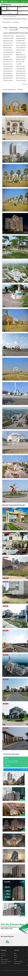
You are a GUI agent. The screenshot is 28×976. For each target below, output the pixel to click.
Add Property (17, 963)
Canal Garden (20, 71)
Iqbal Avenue (20, 66)
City (8, 7)
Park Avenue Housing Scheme (21, 45)
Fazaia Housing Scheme (8, 66)
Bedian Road (20, 36)
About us (3, 953)
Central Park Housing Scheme (8, 50)
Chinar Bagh (20, 40)
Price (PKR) (4, 11)
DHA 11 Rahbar (8, 52)
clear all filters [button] (16, 22)
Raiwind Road (8, 38)
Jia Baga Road (7, 59)
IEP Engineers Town (8, 68)
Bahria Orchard (8, 45)
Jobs (2, 957)
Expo (15, 959)
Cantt (18, 64)
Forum (15, 957)
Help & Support (4, 959)
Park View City (8, 43)
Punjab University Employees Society (21, 75)
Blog (15, 953)
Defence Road (8, 75)
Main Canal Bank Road (21, 47)
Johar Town (20, 61)
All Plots (5, 28)
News (15, 955)
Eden (18, 52)
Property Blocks (14, 1)
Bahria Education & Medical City (21, 73)
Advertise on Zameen (6, 961)
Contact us (3, 955)
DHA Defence (8, 36)
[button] (4, 9)
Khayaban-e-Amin (8, 64)
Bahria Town (8, 40)
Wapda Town (20, 59)
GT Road (6, 57)
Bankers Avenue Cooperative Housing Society (21, 54)
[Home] (2, 1)
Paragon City (20, 50)
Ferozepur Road (21, 57)
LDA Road (7, 47)
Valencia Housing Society (21, 38)
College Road (20, 68)
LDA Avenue (7, 54)
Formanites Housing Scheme (21, 80)
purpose (3, 7)
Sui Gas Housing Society (21, 43)
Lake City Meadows (8, 71)
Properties (6, 1)
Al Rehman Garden (8, 80)
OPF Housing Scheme (8, 73)
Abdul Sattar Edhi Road (8, 78)
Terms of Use (4, 963)
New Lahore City (8, 61)
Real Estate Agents (18, 961)
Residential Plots (13, 28)
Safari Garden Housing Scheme (21, 78)
